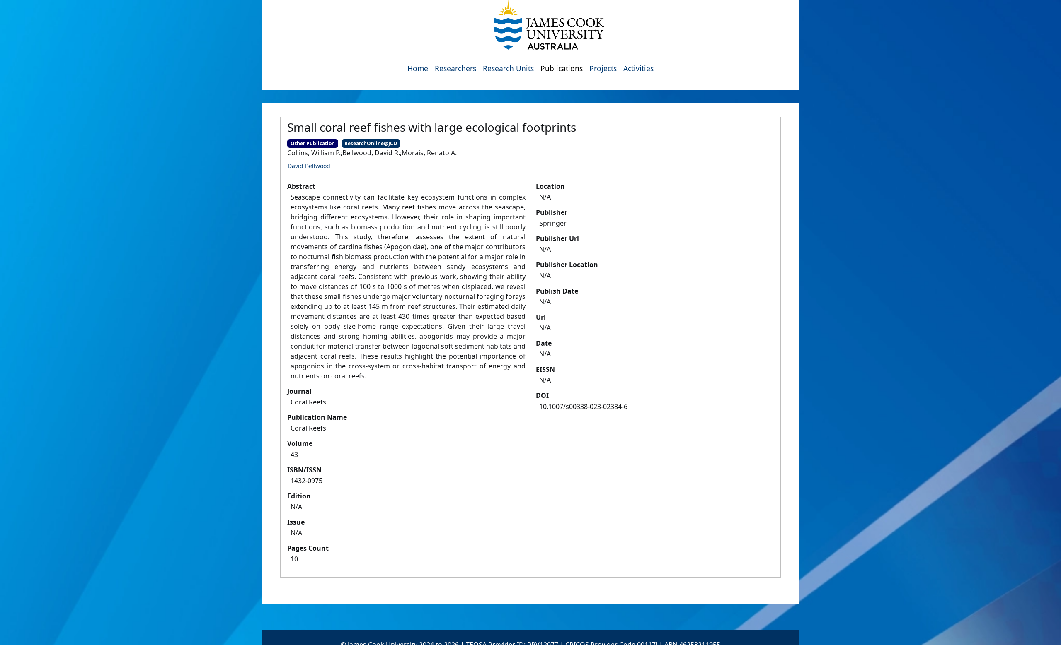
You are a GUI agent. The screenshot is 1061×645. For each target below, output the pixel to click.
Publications (561, 68)
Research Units (508, 68)
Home (417, 68)
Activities (638, 68)
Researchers (455, 68)
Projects (603, 68)
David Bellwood (309, 166)
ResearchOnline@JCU (370, 143)
